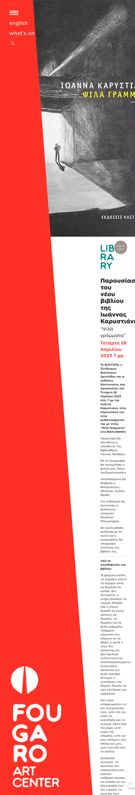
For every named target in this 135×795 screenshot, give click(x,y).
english (18, 23)
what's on (22, 33)
